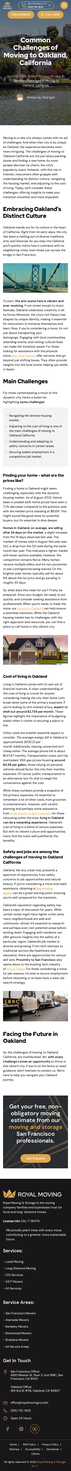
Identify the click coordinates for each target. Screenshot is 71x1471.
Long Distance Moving (20, 1268)
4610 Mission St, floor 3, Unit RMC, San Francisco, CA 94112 (37, 1377)
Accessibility (34, 1449)
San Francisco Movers (20, 1313)
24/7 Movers (14, 1282)
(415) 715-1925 (35, 7)
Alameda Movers (17, 1320)
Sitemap (15, 1449)
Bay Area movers (24, 356)
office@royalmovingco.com (29, 1402)
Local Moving (14, 1262)
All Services (13, 1288)
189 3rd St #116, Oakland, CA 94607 (35, 1391)
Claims (35, 1453)
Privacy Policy (51, 1444)
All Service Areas (17, 1347)
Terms (14, 1444)
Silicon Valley (15, 969)
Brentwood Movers (18, 1333)
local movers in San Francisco (30, 813)
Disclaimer (53, 1449)
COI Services (14, 1275)
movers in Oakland (30, 608)
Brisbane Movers (17, 1340)
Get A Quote (36, 1158)
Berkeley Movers (16, 1327)
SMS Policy (30, 1444)
